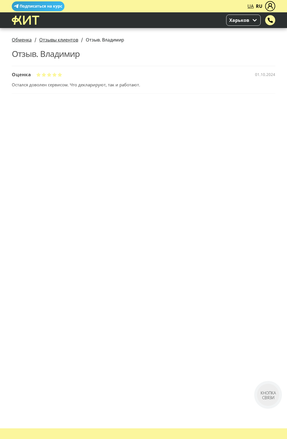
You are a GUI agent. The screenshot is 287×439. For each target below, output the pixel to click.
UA (250, 6)
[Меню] (270, 6)
